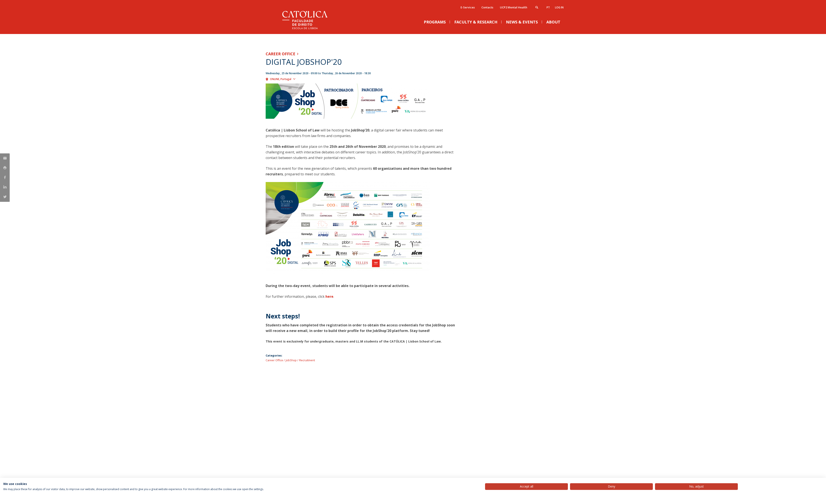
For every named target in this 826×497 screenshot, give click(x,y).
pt (548, 7)
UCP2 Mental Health (513, 7)
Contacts (487, 7)
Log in (559, 7)
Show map (305, 78)
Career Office (280, 53)
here (329, 296)
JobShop (291, 360)
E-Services (468, 7)
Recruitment (307, 360)
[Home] (309, 29)
